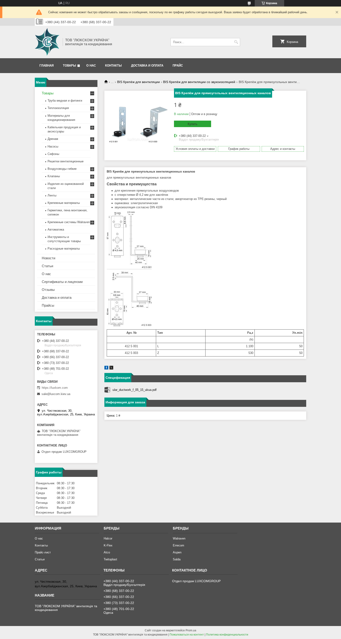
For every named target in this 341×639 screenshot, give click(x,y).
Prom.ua (191, 630)
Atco (107, 552)
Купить (192, 124)
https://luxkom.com (55, 387)
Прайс (178, 65)
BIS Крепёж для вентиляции (138, 82)
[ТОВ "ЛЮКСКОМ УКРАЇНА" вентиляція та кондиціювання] (47, 42)
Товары (69, 65)
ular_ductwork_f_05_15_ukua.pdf (135, 390)
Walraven (179, 538)
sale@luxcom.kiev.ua (56, 394)
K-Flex (108, 545)
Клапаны (54, 176)
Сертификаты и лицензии (62, 282)
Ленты (52, 195)
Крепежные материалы (64, 203)
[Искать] (236, 42)
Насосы (53, 146)
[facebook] (106, 368)
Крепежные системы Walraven (69, 222)
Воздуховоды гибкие (62, 168)
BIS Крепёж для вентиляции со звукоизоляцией (199, 82)
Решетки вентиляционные (66, 161)
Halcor (108, 538)
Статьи (47, 266)
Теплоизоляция (58, 108)
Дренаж (53, 139)
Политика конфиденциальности (227, 634)
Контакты (113, 65)
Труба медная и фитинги (65, 100)
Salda (176, 559)
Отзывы (48, 290)
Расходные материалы (64, 248)
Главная (46, 65)
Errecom (178, 545)
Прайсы (48, 305)
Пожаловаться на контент (187, 634)
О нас (91, 65)
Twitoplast (110, 559)
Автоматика (56, 229)
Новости (48, 258)
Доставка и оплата (147, 65)
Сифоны (53, 154)
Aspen (177, 552)
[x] (111, 368)
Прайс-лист (43, 552)
